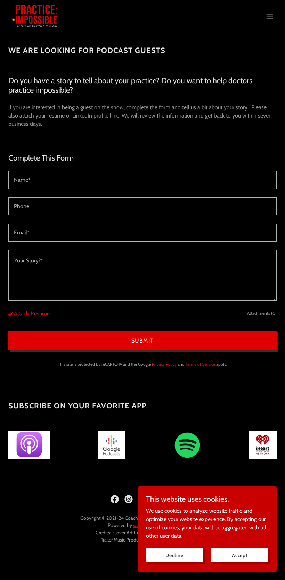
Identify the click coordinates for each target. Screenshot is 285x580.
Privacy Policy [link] (164, 364)
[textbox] (142, 180)
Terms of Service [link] (200, 364)
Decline (174, 555)
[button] (270, 16)
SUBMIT (142, 340)
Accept (240, 555)
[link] (36, 16)
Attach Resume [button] (32, 313)
